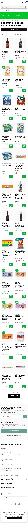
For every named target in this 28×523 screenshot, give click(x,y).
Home (2, 20)
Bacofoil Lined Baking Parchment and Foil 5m (6, 378)
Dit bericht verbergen (14, 518)
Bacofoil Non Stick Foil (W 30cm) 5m (20, 377)
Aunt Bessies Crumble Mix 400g (20, 253)
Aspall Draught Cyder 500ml (6, 225)
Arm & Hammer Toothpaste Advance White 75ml (20, 166)
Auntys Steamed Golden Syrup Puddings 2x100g (7, 317)
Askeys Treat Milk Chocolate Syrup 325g (20, 196)
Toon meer (14, 395)
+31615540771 (8, 460)
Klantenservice (14, 430)
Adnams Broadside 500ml (6, 53)
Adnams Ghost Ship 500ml (20, 52)
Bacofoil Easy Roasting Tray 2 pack (20, 346)
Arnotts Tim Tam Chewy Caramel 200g (7, 196)
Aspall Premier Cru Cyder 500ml (19, 225)
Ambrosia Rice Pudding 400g (20, 137)
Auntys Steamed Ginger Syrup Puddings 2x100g (20, 285)
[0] (26, 2)
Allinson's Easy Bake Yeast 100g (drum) (6, 81)
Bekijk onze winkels (14, 435)
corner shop (14, 20)
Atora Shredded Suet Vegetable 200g (6, 254)
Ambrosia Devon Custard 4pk (6, 138)
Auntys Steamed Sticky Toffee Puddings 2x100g (7, 347)
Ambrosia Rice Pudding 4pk (7, 164)
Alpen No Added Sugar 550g (7, 110)
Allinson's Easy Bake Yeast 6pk (19, 80)
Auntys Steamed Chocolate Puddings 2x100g (6, 285)
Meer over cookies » (14, 520)
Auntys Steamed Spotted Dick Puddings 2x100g (20, 317)
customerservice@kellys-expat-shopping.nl (12, 469)
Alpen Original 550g (20, 109)
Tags (8, 20)
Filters (13, 29)
